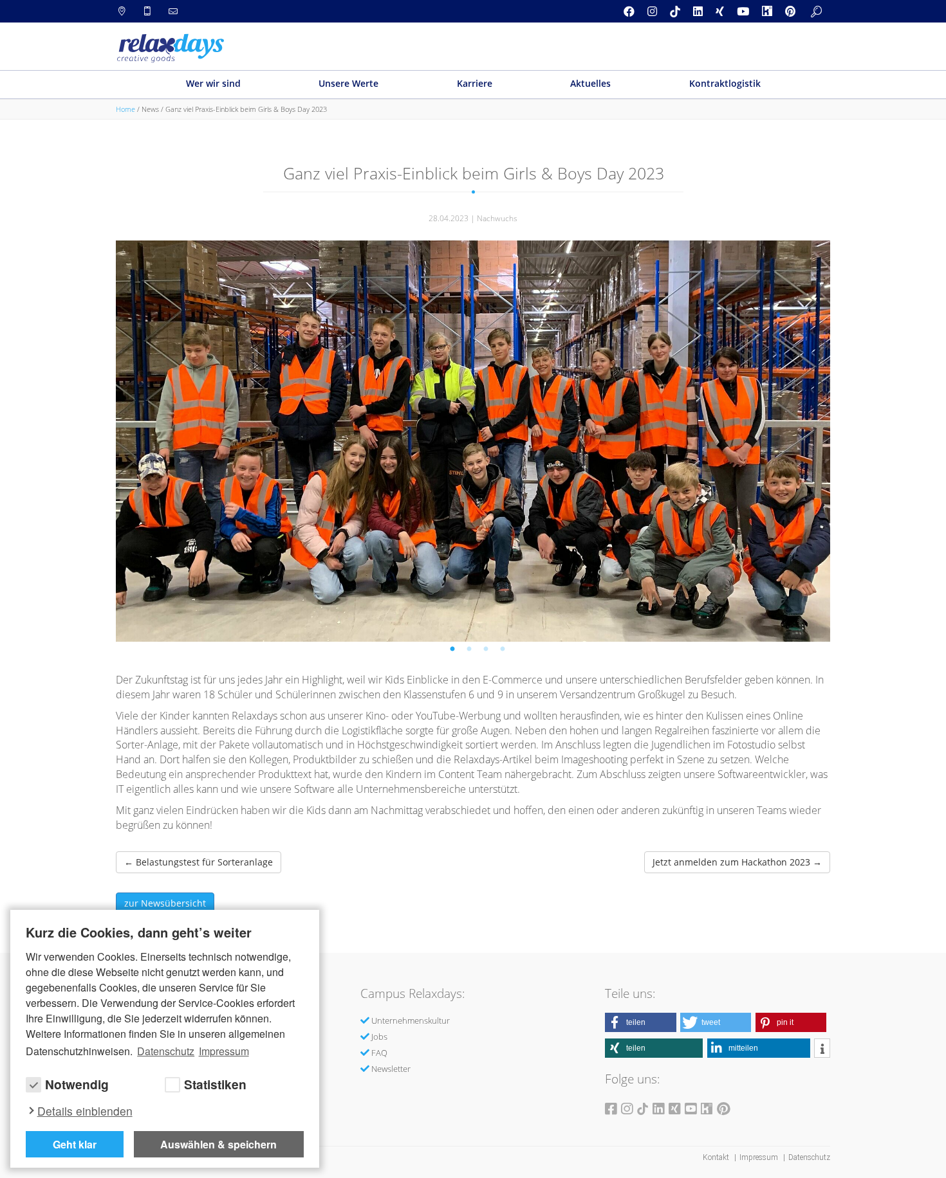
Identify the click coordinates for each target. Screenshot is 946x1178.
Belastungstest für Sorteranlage (198, 862)
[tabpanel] (473, 441)
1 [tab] (454, 651)
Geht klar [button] (75, 1144)
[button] (640, 1022)
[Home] (170, 48)
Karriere (474, 83)
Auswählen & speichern (218, 1144)
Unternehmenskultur (410, 1020)
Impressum (759, 1157)
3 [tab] (487, 651)
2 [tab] (471, 651)
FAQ (379, 1052)
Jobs (379, 1036)
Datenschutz (809, 1157)
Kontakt (717, 1157)
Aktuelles (590, 83)
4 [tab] (504, 651)
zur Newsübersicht (165, 903)
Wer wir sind (213, 83)
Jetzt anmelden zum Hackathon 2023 (737, 862)
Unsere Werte (348, 83)
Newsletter (391, 1068)
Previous (169, 435)
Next (777, 435)
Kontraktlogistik (725, 83)
